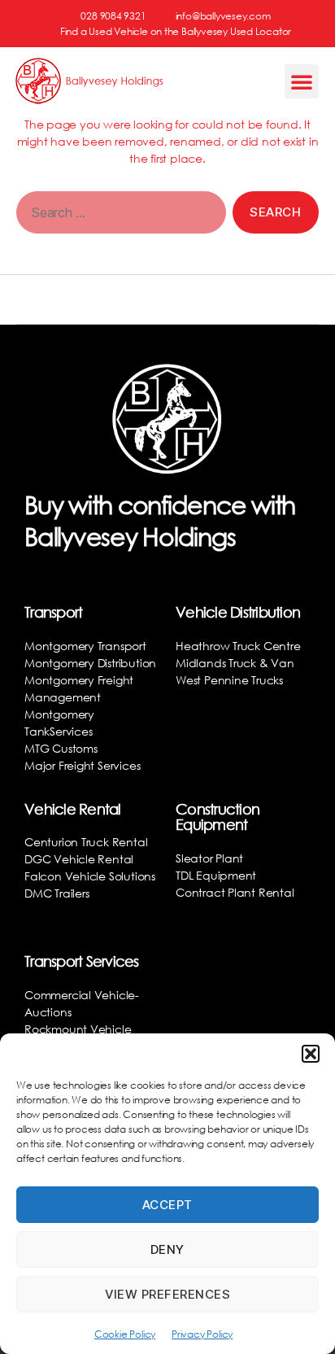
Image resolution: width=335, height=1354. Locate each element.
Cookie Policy (124, 1334)
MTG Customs (61, 748)
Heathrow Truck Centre (238, 645)
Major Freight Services (82, 765)
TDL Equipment (216, 875)
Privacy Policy (202, 1334)
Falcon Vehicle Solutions (89, 876)
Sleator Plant (209, 858)
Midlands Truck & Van (235, 662)
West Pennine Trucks (229, 680)
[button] (310, 1054)
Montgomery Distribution (90, 662)
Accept (167, 1204)
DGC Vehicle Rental (78, 859)
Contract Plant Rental (235, 892)
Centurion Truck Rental (85, 842)
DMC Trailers (56, 893)
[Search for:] (118, 215)
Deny (167, 1249)
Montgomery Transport (85, 645)
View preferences (168, 1294)
